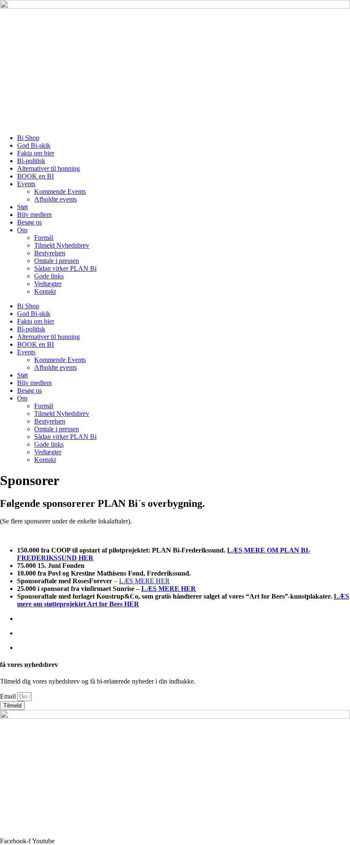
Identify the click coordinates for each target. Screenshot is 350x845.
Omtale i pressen (56, 260)
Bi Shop (28, 137)
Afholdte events (55, 199)
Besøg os (29, 222)
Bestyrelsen (49, 253)
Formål (43, 237)
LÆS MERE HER (144, 581)
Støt (22, 207)
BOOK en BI (35, 176)
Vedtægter (47, 283)
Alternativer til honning (48, 168)
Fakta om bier (35, 153)
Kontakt (45, 291)
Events (26, 183)
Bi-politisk (31, 160)
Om (22, 230)
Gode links (49, 276)
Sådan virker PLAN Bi (65, 268)
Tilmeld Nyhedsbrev (61, 245)
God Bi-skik (33, 145)
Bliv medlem (34, 214)
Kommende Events (60, 191)
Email (9, 696)
